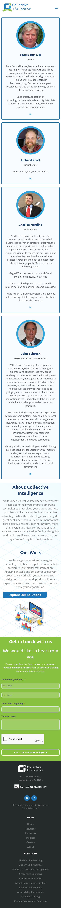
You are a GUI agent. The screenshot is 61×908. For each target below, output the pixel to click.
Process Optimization (30, 878)
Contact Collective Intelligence (30, 752)
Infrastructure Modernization (30, 883)
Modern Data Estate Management (30, 869)
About (30, 846)
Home (30, 824)
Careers (30, 842)
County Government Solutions (30, 901)
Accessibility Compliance (30, 892)
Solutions (31, 828)
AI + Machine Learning (31, 860)
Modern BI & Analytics (30, 864)
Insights (30, 837)
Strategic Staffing (30, 896)
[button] (56, 7)
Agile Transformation (30, 887)
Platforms (30, 833)
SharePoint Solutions (30, 873)
